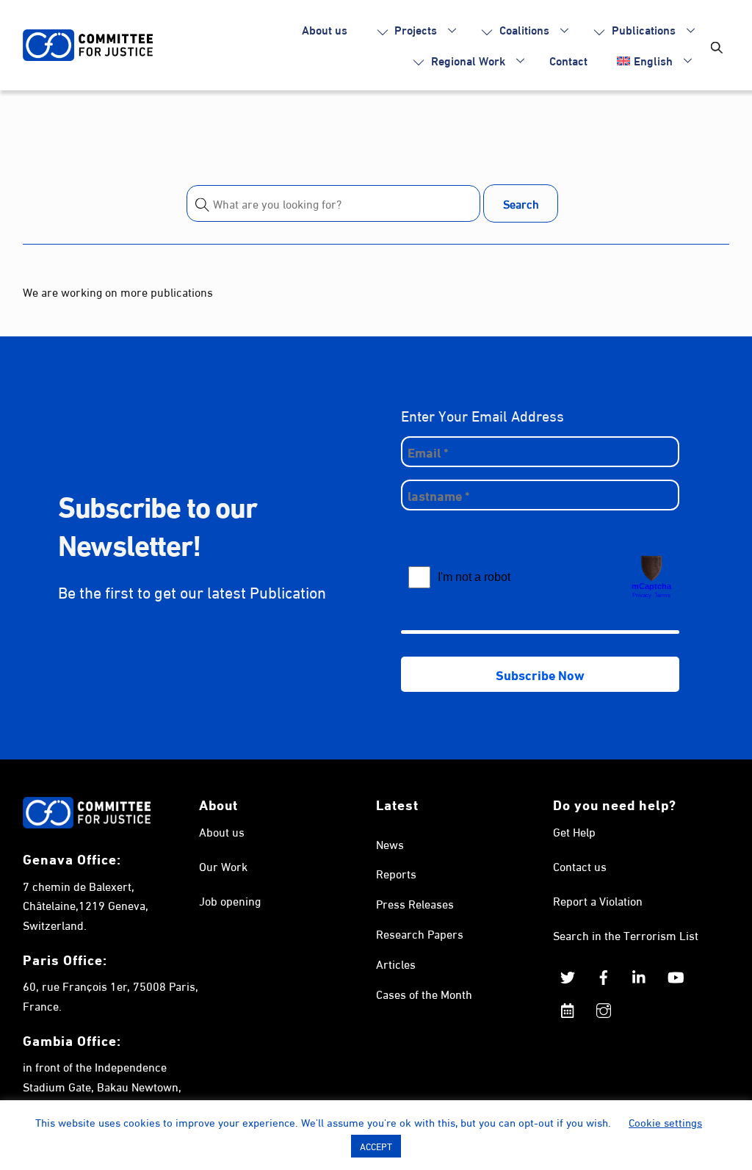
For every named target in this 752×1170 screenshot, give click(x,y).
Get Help (574, 831)
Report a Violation (598, 900)
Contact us (580, 865)
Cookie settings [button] (665, 1121)
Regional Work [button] (466, 60)
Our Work (223, 865)
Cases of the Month (424, 993)
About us (324, 29)
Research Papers (419, 933)
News (390, 843)
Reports (396, 873)
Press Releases (415, 903)
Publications (642, 29)
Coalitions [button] (522, 29)
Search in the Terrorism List (625, 934)
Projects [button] (414, 29)
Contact (568, 60)
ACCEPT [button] (376, 1146)
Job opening (230, 900)
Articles (396, 963)
